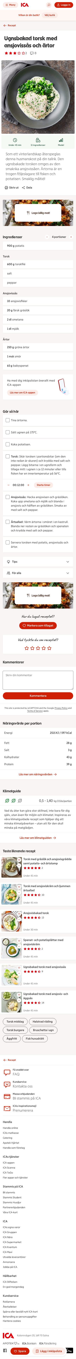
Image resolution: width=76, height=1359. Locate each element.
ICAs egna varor (11, 1227)
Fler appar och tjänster (15, 1177)
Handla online (10, 1127)
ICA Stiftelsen (10, 1281)
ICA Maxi (7, 1252)
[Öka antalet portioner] (71, 237)
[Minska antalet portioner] (47, 237)
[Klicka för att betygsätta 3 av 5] (38, 648)
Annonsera (9, 1262)
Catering (7, 1137)
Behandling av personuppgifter (20, 1316)
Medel (61, 145)
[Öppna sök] (49, 5)
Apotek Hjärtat (11, 1142)
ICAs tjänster (11, 1156)
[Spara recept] (19, 860)
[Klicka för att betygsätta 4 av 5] (43, 648)
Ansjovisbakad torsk (36, 913)
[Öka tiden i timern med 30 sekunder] (28, 485)
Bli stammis (9, 1192)
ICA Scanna (9, 1167)
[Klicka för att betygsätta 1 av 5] (27, 648)
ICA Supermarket (12, 1242)
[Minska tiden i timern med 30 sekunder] (8, 485)
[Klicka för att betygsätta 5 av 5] (49, 648)
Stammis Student (12, 1197)
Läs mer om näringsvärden (35, 774)
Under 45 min (14, 145)
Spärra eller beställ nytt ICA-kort (20, 1311)
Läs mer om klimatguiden (36, 837)
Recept (12, 25)
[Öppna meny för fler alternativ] (19, 865)
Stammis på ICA (13, 1186)
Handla (7, 1122)
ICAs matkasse (11, 1132)
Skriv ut (14, 187)
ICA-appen (8, 1162)
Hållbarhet (9, 1276)
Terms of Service (35, 711)
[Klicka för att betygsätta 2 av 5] (32, 648)
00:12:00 (18, 485)
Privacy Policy (61, 708)
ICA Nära (8, 1237)
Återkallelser (10, 1306)
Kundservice (11, 1295)
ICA (5, 1221)
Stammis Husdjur (12, 1202)
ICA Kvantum (10, 1247)
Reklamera (9, 1301)
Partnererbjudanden (14, 1207)
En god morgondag (13, 1286)
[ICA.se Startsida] (25, 5)
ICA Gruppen (10, 1232)
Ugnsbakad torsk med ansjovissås (44, 967)
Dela (29, 187)
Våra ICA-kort (10, 1212)
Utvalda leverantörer (14, 1257)
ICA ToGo (8, 1172)
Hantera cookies (12, 1320)
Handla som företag (14, 1147)
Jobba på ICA (10, 1267)
